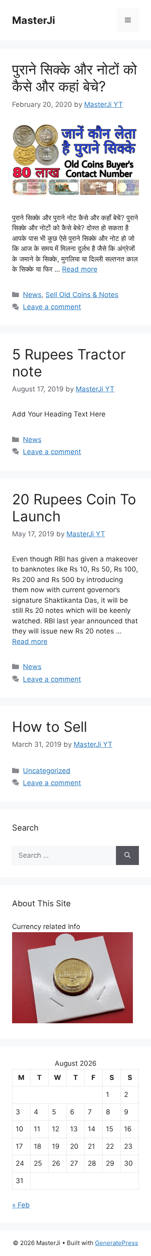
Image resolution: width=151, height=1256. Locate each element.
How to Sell (49, 726)
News (32, 295)
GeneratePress (116, 1243)
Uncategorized (46, 771)
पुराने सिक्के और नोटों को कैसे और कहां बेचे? (74, 78)
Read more (79, 269)
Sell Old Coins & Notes (82, 295)
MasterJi (33, 20)
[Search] (127, 855)
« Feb (21, 1205)
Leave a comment (52, 307)
